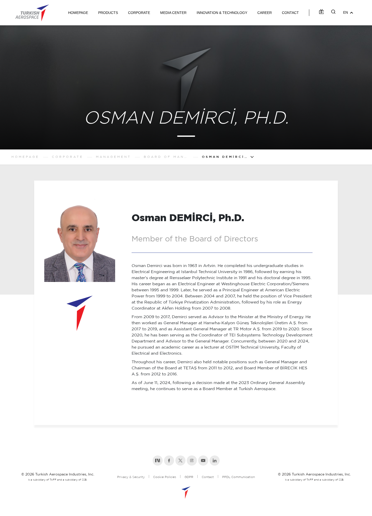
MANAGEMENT (113, 157)
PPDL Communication (238, 477)
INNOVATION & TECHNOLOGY (222, 13)
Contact (208, 477)
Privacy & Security (131, 477)
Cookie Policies (164, 477)
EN (345, 12)
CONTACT (290, 13)
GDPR (188, 477)
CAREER (264, 13)
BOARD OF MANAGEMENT (166, 157)
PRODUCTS (108, 13)
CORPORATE (139, 13)
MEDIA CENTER (173, 13)
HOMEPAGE (78, 13)
